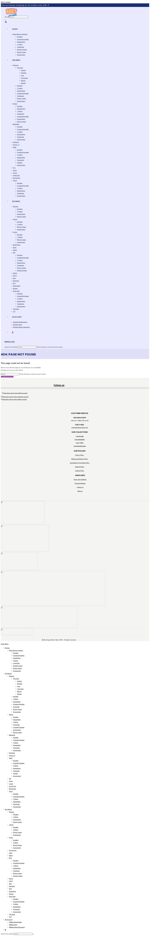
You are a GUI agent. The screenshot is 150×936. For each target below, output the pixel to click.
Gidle (10, 758)
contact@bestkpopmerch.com (79, 427)
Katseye (11, 676)
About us (80, 491)
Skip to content (5, 2)
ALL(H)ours (12, 850)
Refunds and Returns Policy (79, 459)
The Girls (16, 678)
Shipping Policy (79, 467)
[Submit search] (33, 934)
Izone (11, 781)
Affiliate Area (13, 925)
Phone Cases (17, 668)
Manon (19, 691)
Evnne (11, 878)
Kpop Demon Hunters (16, 650)
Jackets (15, 773)
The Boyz (12, 914)
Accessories (17, 671)
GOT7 (11, 881)
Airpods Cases (17, 666)
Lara (18, 686)
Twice (11, 791)
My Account (8, 919)
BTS (10, 858)
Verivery (11, 812)
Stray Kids (12, 896)
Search (7, 17)
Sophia (19, 681)
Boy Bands (8, 809)
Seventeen (12, 891)
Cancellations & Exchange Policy (79, 463)
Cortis (11, 837)
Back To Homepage (7, 376)
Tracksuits (16, 663)
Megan (19, 694)
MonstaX (12, 886)
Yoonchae (20, 689)
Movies (7, 648)
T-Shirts (15, 661)
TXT (10, 917)
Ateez (11, 855)
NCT (10, 889)
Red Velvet (12, 789)
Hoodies (15, 653)
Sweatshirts (17, 658)
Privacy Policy (79, 455)
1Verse (11, 825)
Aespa (11, 714)
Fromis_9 (12, 755)
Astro (10, 853)
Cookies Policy (79, 470)
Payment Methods (80, 483)
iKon (10, 884)
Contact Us (80, 487)
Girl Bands (8, 673)
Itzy (10, 778)
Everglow (12, 753)
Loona (11, 784)
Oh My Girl (12, 786)
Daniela (19, 684)
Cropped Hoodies (18, 655)
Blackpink (12, 735)
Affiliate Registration (15, 922)
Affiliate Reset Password (17, 927)
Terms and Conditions (80, 479)
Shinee (11, 894)
